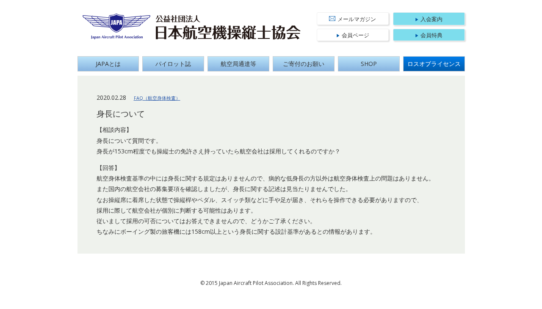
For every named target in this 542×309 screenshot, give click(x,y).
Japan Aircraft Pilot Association (117, 26)
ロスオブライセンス (434, 64)
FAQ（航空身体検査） (157, 98)
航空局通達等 (238, 64)
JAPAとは (108, 64)
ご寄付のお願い (303, 64)
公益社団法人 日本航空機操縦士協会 (228, 27)
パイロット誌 (173, 64)
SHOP (369, 64)
